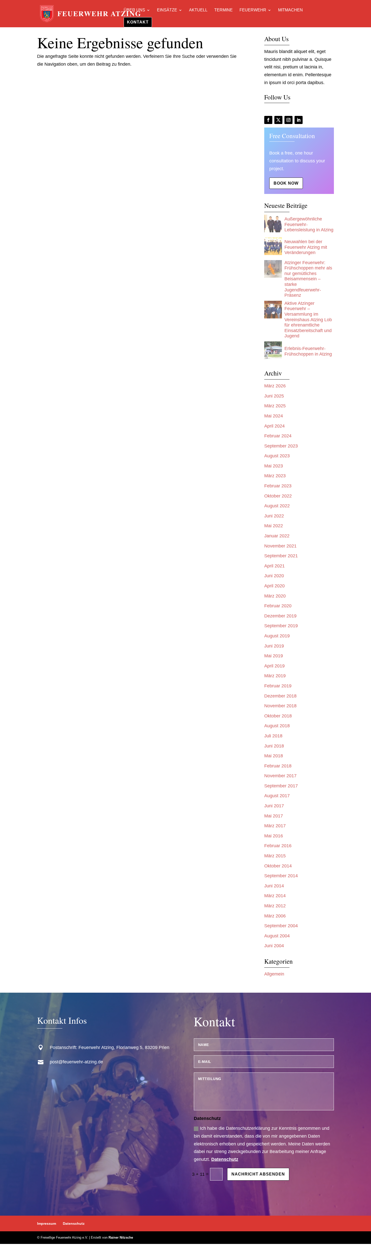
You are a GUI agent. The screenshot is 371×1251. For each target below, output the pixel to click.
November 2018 (280, 705)
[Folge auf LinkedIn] (299, 120)
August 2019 (277, 635)
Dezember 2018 (280, 695)
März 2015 (275, 855)
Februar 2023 (278, 485)
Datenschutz (224, 1159)
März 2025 (275, 405)
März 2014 (275, 895)
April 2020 (274, 585)
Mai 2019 (273, 655)
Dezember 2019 (280, 615)
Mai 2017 (273, 815)
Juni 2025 (274, 395)
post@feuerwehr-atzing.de (76, 1061)
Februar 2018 (278, 765)
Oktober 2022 (278, 495)
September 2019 (281, 625)
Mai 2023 (273, 465)
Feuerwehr (253, 10)
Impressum (46, 1223)
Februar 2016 (278, 845)
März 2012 (275, 905)
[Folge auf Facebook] (268, 120)
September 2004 (281, 925)
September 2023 (281, 445)
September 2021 (281, 555)
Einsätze (167, 10)
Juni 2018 (274, 745)
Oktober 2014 (278, 865)
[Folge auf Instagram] (288, 120)
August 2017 (277, 795)
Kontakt (138, 22)
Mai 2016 (273, 835)
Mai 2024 (273, 415)
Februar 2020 (278, 605)
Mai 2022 (273, 525)
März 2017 (275, 825)
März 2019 (275, 675)
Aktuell (198, 10)
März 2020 (275, 595)
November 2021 (280, 545)
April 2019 (274, 665)
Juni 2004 (274, 945)
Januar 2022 (276, 535)
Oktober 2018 (278, 715)
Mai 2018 (273, 755)
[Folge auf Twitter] (278, 120)
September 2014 (281, 875)
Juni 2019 (274, 645)
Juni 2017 (274, 805)
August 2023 (277, 455)
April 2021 (274, 565)
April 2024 (274, 426)
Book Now (286, 183)
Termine (223, 10)
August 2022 (277, 505)
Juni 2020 (274, 575)
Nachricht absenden (258, 1174)
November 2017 (280, 775)
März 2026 (275, 385)
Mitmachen (290, 10)
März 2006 (275, 915)
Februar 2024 (278, 435)
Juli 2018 (273, 735)
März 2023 (275, 475)
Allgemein (274, 974)
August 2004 (277, 935)
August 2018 (277, 725)
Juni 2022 (274, 515)
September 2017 (281, 785)
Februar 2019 (278, 685)
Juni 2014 (274, 885)
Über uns (134, 10)
